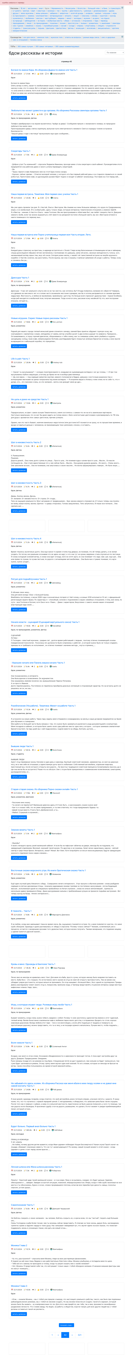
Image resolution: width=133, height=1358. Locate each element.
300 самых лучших (25, 46)
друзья (15, 13)
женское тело (43, 37)
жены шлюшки (42, 13)
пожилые (54, 23)
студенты (16, 28)
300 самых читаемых (44, 46)
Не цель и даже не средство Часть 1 (29, 399)
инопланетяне (42, 16)
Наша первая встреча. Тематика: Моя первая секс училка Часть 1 (44, 194)
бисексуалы (70, 8)
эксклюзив (91, 28)
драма (111, 11)
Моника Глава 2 (19, 1245)
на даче (96, 18)
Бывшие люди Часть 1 (22, 746)
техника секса (36, 40)
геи (58, 11)
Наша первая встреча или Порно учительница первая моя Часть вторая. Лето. (51, 234)
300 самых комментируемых (67, 46)
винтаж (26, 11)
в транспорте (114, 8)
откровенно (87, 21)
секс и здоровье (108, 37)
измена (31, 16)
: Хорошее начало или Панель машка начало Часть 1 (38, 662)
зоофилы (89, 13)
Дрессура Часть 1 (20, 277)
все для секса (29, 37)
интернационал (56, 16)
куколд (113, 16)
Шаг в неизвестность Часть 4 (26, 538)
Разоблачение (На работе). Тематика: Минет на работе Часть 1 (43, 705)
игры (115, 13)
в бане (104, 8)
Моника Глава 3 (19, 1286)
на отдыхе (105, 18)
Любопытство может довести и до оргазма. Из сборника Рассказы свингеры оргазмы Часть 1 (59, 110)
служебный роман (50, 26)
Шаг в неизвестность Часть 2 (26, 442)
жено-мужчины (27, 13)
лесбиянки (29, 18)
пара (96, 21)
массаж (39, 18)
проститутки (73, 23)
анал (41, 8)
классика (85, 16)
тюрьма (41, 28)
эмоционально (104, 28)
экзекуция (80, 28)
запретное (64, 13)
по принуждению (41, 23)
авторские (32, 8)
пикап (29, 23)
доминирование (100, 11)
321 (79, 1335)
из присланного (19, 16)
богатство (82, 8)
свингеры (116, 23)
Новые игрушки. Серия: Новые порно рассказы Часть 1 (39, 318)
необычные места (54, 21)
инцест (76, 16)
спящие (101, 26)
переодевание (18, 23)
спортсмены (90, 26)
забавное (53, 13)
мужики (87, 18)
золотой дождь (77, 13)
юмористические (20, 31)
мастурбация (50, 18)
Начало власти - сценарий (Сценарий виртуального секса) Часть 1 (45, 622)
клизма (94, 16)
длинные (87, 11)
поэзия (63, 23)
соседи (72, 26)
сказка (38, 26)
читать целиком (19, 98)
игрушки (106, 13)
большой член (94, 8)
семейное (29, 26)
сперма (80, 26)
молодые (77, 18)
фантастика (61, 28)
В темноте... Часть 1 (21, 911)
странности (111, 26)
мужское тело (57, 37)
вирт (33, 11)
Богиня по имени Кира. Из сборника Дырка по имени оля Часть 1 (44, 70)
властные (41, 11)
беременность (57, 8)
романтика (93, 23)
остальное (76, 21)
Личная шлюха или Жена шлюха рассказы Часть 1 (36, 1167)
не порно (41, 21)
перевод (104, 21)
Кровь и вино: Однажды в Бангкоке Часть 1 (33, 964)
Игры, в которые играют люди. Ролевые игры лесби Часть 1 (41, 1004)
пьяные (84, 23)
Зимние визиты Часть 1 (23, 830)
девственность (76, 11)
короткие (104, 16)
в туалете (17, 11)
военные (51, 11)
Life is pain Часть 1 (20, 358)
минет (69, 18)
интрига (68, 16)
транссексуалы (29, 28)
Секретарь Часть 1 (20, 151)
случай (63, 26)
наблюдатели (30, 21)
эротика (115, 28)
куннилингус (18, 18)
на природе (17, 21)
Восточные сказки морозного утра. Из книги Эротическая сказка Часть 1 (48, 870)
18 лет (23, 8)
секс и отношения (20, 40)
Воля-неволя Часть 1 (21, 1042)
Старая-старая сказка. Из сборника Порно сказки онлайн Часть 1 (44, 789)
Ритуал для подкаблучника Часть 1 (29, 579)
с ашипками (105, 23)
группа (64, 11)
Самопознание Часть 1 (22, 1205)
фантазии (50, 28)
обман (66, 21)
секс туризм (18, 26)
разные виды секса (91, 37)
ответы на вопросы (73, 37)
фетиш (71, 28)
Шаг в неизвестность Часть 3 (26, 483)
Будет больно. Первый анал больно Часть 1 (33, 1126)
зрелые (98, 13)
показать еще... (66, 1325)
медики (61, 18)
